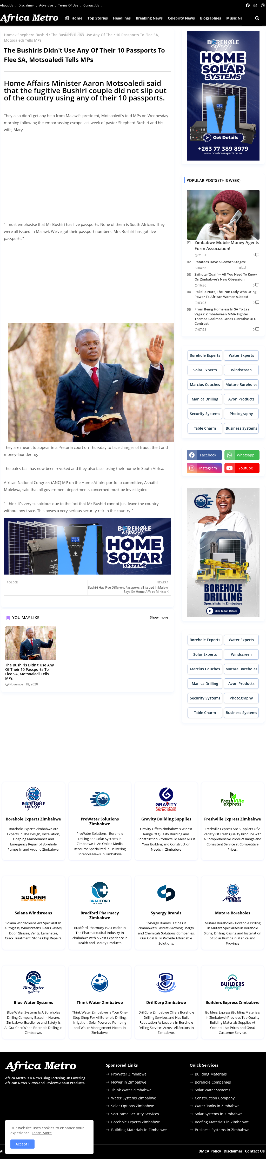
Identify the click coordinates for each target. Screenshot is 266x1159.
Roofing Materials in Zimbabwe (222, 1121)
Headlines (122, 18)
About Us (7, 5)
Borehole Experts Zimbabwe (33, 819)
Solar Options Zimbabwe (132, 1105)
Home (76, 18)
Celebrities (74, 33)
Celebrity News (181, 18)
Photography (241, 413)
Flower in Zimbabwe (128, 1082)
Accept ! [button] (22, 1144)
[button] (257, 18)
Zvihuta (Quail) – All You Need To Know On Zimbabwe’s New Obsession (226, 276)
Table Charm (205, 428)
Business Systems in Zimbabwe (222, 1129)
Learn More (42, 1132)
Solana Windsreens (33, 912)
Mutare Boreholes (241, 384)
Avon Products (241, 399)
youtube (245, 468)
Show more (159, 617)
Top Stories (98, 18)
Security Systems (205, 413)
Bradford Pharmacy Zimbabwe (100, 915)
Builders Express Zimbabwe (232, 1002)
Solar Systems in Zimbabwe (219, 1113)
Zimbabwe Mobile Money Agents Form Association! (227, 245)
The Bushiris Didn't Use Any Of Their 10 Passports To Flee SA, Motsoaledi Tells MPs (29, 671)
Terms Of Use (68, 5)
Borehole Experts (205, 355)
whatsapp (246, 455)
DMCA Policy (209, 1151)
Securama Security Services (135, 1113)
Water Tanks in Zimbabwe (217, 1105)
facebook (208, 455)
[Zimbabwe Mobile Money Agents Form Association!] (223, 215)
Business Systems (241, 428)
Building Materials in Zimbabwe (139, 1129)
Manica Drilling (205, 399)
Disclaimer (26, 5)
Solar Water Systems (212, 1089)
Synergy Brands (166, 912)
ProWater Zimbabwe (129, 1074)
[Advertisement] (87, 173)
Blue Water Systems (33, 1002)
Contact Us (91, 5)
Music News (237, 18)
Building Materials (211, 1074)
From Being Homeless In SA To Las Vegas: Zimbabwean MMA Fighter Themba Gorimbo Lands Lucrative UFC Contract (225, 316)
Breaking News (149, 18)
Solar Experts (205, 369)
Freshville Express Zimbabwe (232, 819)
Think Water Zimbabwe (100, 1002)
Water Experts (241, 355)
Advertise (46, 5)
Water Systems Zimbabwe (133, 1098)
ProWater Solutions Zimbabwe (100, 821)
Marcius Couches (205, 384)
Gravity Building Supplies (166, 819)
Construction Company (215, 1098)
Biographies (210, 18)
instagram (208, 468)
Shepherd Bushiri (32, 34)
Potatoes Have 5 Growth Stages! (220, 261)
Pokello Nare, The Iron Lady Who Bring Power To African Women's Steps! (225, 294)
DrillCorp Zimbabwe (166, 1002)
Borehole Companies (213, 1082)
